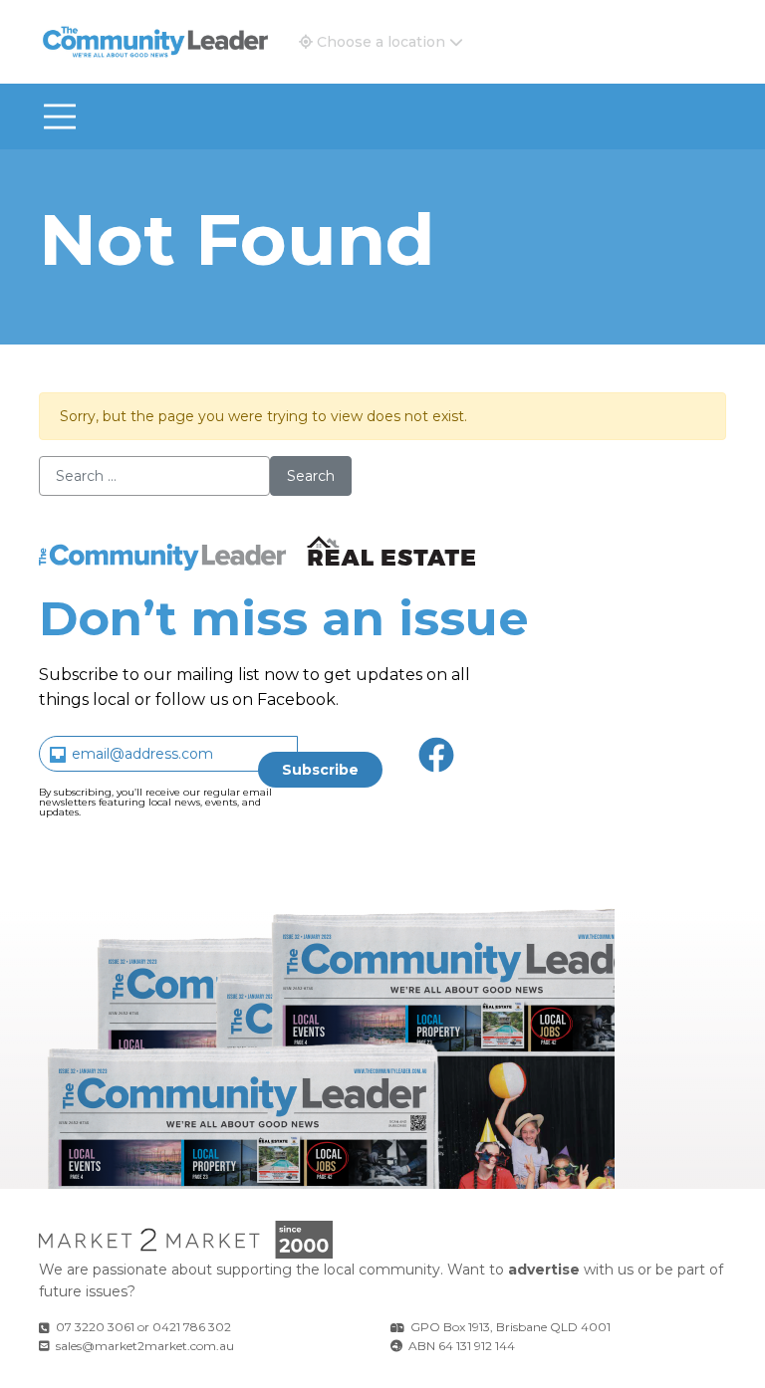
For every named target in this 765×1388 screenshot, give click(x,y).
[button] (381, 42)
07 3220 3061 (95, 1326)
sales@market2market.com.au (145, 1345)
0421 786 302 (191, 1326)
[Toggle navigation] (60, 116)
